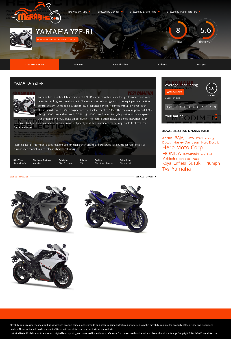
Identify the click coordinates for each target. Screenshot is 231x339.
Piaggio (196, 159)
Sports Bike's (20, 163)
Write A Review (174, 91)
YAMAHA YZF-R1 (34, 64)
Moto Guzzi (184, 159)
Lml (209, 154)
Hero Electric (210, 142)
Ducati (166, 142)
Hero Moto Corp (182, 147)
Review (78, 64)
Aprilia (167, 138)
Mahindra (169, 158)
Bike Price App (66, 163)
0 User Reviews (172, 97)
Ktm (203, 155)
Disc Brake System (104, 163)
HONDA (171, 153)
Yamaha (37, 163)
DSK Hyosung (205, 138)
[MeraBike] (35, 22)
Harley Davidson (186, 142)
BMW (190, 138)
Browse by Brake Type (143, 11)
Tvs (165, 169)
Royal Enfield (174, 163)
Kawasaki (191, 154)
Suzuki (195, 163)
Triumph (212, 163)
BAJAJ (179, 138)
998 (82, 163)
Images (201, 64)
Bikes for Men (126, 163)
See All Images (145, 176)
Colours (162, 64)
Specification (120, 64)
